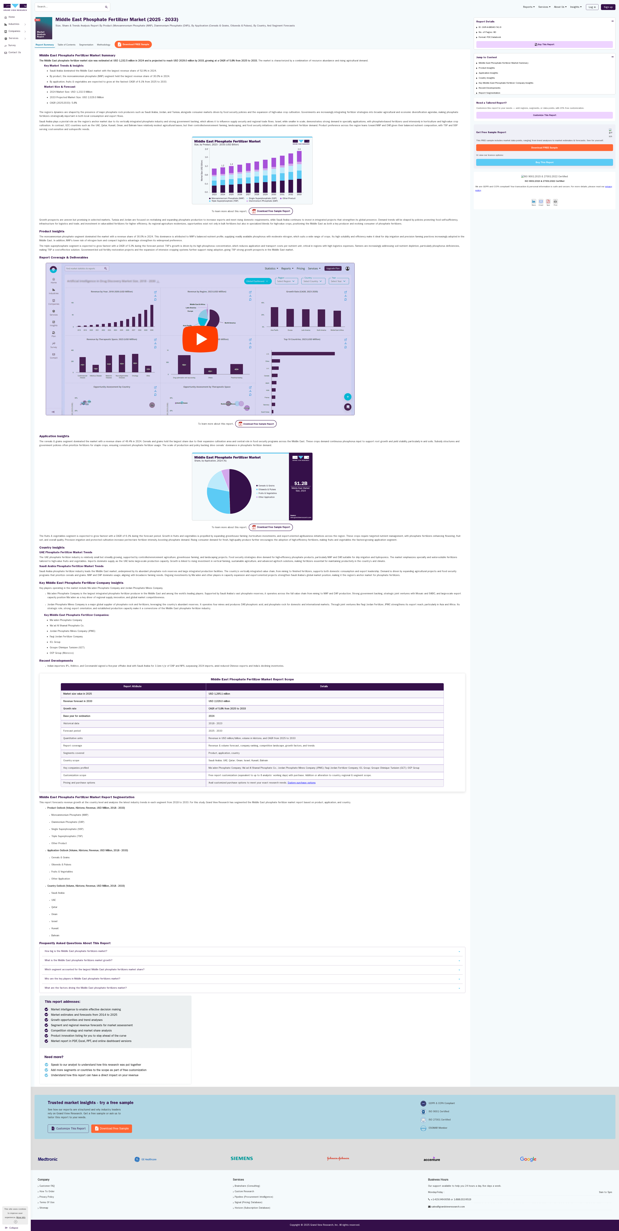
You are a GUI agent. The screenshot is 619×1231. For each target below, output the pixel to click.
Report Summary (45, 44)
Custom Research (244, 1192)
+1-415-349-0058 (440, 1200)
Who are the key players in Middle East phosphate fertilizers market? (82, 979)
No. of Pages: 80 (487, 32)
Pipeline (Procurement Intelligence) (254, 1197)
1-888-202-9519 (462, 1200)
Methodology (103, 44)
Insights (575, 7)
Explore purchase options (302, 783)
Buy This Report (545, 162)
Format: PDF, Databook (490, 37)
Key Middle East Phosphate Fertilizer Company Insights (506, 83)
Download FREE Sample (136, 44)
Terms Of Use (46, 1203)
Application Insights (488, 73)
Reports (528, 7)
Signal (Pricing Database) (248, 1203)
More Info (20, 1218)
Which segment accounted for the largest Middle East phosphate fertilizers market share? (94, 970)
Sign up (608, 7)
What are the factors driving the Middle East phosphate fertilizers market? (86, 988)
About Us (559, 7)
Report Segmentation (489, 93)
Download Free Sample (114, 1129)
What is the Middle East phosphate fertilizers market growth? (78, 960)
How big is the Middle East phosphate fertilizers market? (76, 951)
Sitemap (43, 1208)
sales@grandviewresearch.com (448, 1207)
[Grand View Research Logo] (14, 7)
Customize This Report (544, 115)
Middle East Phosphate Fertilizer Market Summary (503, 63)
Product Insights (487, 68)
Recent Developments (490, 88)
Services (543, 7)
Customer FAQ (47, 1186)
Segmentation (86, 44)
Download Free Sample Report (273, 211)
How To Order (46, 1192)
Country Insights (487, 78)
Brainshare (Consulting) (247, 1186)
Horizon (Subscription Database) (252, 1208)
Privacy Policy (46, 1197)
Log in (592, 7)
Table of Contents (66, 44)
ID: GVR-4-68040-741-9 (490, 27)
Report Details (485, 22)
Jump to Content (486, 57)
